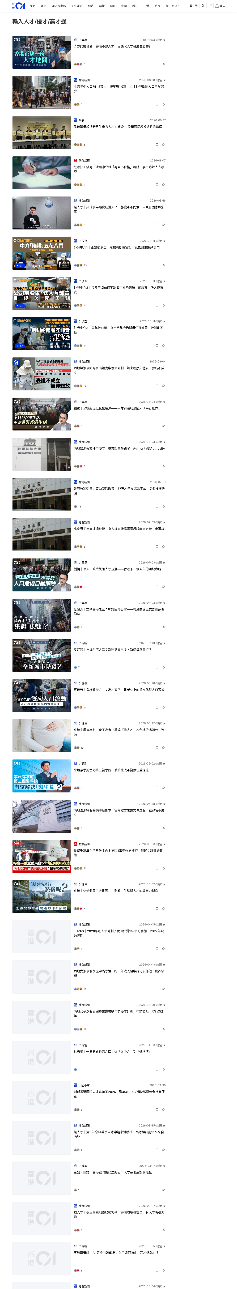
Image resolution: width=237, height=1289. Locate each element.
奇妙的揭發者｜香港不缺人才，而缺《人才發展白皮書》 (113, 46)
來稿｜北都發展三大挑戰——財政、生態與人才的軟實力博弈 (116, 891)
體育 (157, 6)
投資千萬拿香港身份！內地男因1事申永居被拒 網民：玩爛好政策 (118, 853)
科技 (135, 6)
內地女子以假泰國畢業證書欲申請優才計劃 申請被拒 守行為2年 (118, 1014)
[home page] (18, 6)
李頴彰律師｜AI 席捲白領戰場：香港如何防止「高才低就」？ (116, 1252)
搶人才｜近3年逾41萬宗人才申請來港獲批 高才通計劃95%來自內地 (119, 1134)
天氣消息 (76, 6)
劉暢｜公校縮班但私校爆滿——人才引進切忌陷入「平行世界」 (117, 408)
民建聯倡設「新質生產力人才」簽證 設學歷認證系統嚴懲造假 (118, 127)
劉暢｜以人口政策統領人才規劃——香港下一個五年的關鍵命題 (117, 569)
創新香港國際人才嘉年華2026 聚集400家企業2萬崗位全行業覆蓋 (119, 1094)
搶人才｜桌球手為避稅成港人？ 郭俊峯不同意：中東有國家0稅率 (118, 209)
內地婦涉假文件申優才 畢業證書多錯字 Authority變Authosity (119, 448)
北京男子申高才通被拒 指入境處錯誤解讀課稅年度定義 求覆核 (119, 529)
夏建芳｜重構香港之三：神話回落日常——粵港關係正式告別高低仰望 (119, 612)
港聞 (32, 6)
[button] (157, 64)
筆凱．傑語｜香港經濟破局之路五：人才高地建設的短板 (113, 1172)
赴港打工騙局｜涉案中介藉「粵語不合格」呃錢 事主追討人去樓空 (119, 169)
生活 (146, 6)
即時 (91, 6)
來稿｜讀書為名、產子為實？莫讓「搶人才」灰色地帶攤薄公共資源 (119, 732)
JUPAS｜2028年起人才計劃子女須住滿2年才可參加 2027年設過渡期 (119, 933)
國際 (113, 6)
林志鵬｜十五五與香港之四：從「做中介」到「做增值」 (113, 1051)
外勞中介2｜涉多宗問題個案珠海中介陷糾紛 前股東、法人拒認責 (118, 290)
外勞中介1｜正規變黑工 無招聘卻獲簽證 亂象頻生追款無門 (117, 247)
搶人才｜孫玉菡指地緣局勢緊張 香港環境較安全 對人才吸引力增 (119, 1215)
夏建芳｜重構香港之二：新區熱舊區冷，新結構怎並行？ (113, 649)
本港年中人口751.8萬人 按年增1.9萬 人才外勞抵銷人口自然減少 (119, 89)
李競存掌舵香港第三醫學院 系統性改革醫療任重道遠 (111, 770)
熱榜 (102, 6)
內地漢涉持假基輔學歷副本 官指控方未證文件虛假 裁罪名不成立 (119, 813)
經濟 (168, 6)
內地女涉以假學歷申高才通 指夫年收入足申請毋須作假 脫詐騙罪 (119, 973)
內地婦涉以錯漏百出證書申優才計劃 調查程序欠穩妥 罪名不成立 (119, 370)
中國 (124, 6)
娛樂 (43, 6)
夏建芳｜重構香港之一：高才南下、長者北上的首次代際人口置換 (119, 690)
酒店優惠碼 (59, 6)
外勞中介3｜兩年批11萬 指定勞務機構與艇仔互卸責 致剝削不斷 (118, 330)
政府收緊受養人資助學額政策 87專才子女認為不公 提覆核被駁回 (119, 491)
